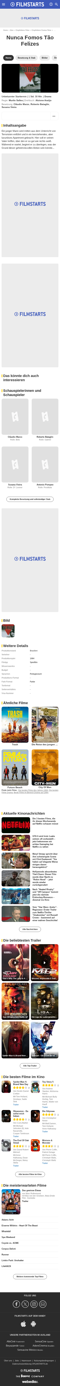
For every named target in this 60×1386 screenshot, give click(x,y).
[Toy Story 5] (35, 1087)
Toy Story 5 (47, 1082)
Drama (47, 96)
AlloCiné (11, 1341)
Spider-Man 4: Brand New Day (20, 1083)
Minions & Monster (47, 1141)
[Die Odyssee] (35, 1116)
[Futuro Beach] (15, 767)
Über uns (8, 1361)
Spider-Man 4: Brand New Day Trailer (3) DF (15, 1056)
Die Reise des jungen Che (46, 744)
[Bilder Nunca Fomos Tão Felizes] (8, 630)
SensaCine (40, 1341)
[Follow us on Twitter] (26, 1304)
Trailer (16, 1105)
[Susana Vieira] (15, 464)
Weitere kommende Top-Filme (30, 1277)
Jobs (17, 1361)
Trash (15, 744)
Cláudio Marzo (21, 104)
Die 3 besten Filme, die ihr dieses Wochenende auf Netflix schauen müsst (45, 821)
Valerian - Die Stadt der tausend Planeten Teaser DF (45, 1056)
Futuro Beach (15, 787)
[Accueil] (27, 4)
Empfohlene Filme (22, 30)
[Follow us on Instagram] (34, 1304)
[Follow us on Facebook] (17, 1304)
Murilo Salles (16, 100)
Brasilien (34, 651)
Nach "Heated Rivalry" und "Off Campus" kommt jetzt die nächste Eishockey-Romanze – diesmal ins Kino (45, 894)
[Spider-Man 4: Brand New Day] (6, 1087)
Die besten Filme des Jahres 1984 (33, 790)
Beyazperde (12, 1345)
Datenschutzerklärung (22, 1364)
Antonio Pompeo (45, 484)
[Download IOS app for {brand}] (25, 1323)
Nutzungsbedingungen (44, 1361)
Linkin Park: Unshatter (13, 1260)
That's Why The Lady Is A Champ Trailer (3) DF (15, 978)
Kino (11, 30)
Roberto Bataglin (40, 104)
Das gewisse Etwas (31, 1190)
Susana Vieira (9, 107)
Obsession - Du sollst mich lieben (20, 1113)
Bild (6, 620)
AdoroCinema (40, 1345)
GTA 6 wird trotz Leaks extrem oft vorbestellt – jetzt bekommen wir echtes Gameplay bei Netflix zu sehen (43, 841)
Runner (5, 1254)
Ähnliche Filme (15, 703)
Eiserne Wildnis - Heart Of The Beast (20, 1225)
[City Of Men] (45, 767)
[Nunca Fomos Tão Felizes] (30, 78)
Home (5, 30)
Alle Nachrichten (30, 929)
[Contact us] (43, 1304)
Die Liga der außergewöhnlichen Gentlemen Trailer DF (45, 1017)
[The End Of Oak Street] (6, 1145)
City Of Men (45, 787)
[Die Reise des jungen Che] (45, 725)
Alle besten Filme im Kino (30, 1174)
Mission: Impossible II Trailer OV (45, 978)
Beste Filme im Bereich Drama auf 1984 (31, 792)
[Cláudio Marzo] (15, 417)
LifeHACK (6, 1266)
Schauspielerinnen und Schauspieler (22, 393)
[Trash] (15, 725)
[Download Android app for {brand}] (35, 1323)
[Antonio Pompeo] (45, 464)
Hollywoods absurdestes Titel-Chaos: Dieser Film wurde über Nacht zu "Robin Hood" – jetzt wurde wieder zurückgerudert (44, 878)
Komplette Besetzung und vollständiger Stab (30, 499)
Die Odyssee (48, 1111)
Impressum (26, 1361)
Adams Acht (8, 1220)
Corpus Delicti (9, 1249)
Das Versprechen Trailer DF (15, 1017)
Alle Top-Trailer (30, 1066)
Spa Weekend (8, 1237)
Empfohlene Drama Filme (41, 30)
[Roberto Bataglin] (45, 417)
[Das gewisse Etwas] (11, 1201)
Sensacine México (27, 1349)
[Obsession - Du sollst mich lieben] (6, 1116)
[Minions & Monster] (35, 1145)
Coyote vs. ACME (10, 1243)
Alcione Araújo (44, 100)
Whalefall (6, 1231)
